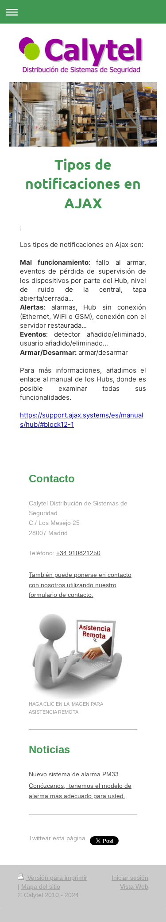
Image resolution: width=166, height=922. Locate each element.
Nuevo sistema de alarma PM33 (74, 774)
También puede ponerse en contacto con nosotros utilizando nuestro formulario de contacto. (80, 584)
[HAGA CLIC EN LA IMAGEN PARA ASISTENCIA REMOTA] (78, 655)
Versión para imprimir (56, 877)
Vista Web (134, 886)
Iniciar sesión (130, 877)
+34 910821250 (78, 552)
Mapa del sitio (40, 886)
